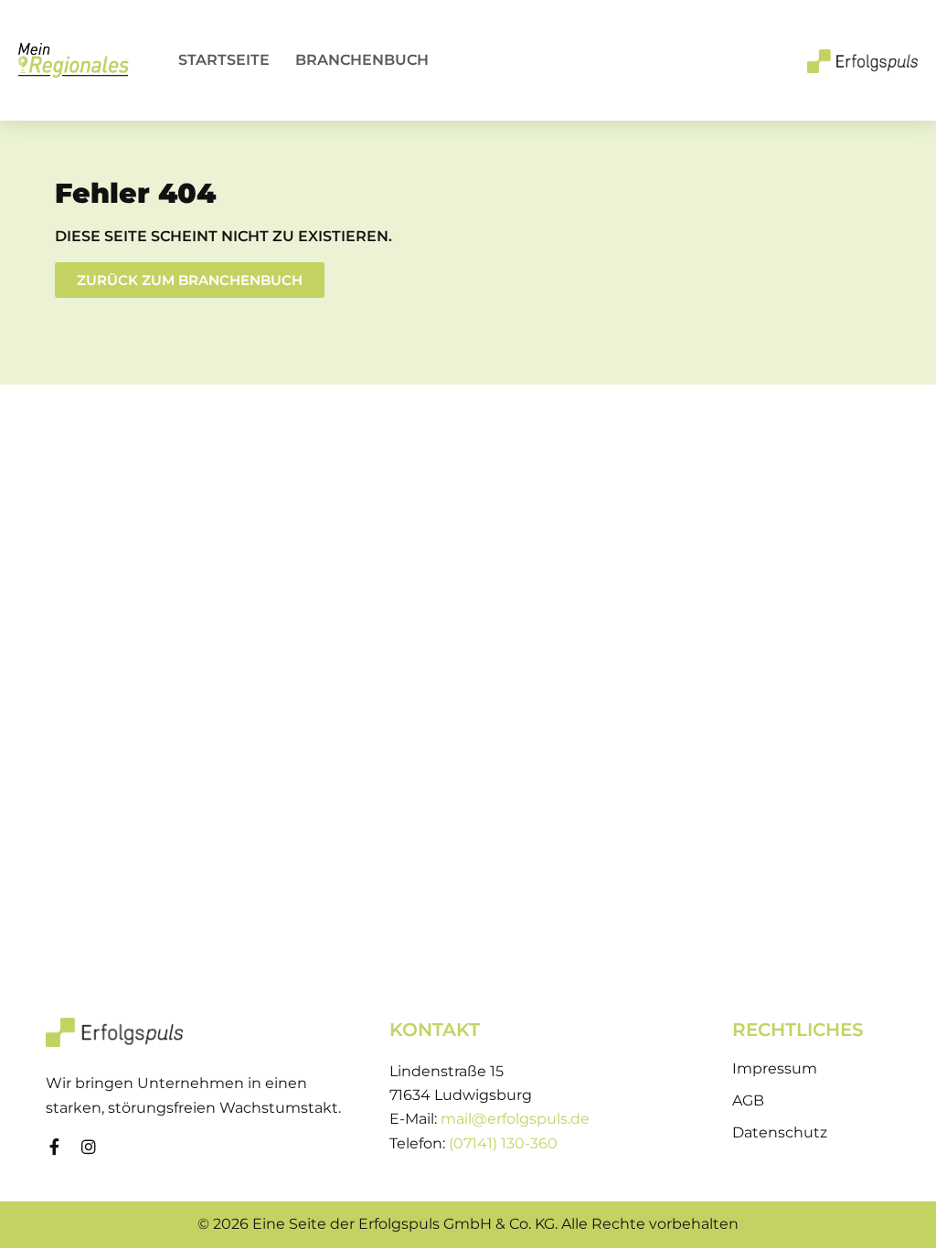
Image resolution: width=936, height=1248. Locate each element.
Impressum (774, 1068)
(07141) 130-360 (503, 1143)
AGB (748, 1100)
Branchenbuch (362, 60)
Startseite (224, 60)
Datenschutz (779, 1132)
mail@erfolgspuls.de (515, 1118)
